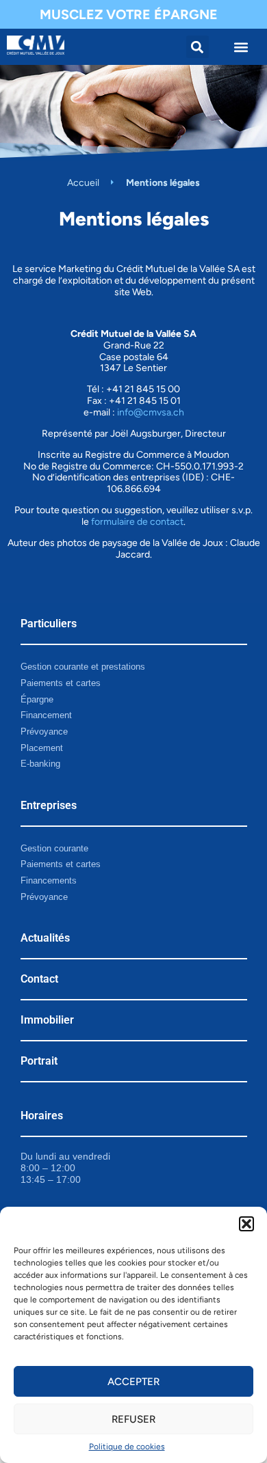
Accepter (133, 1382)
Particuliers (49, 623)
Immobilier (47, 1019)
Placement (42, 748)
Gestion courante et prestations (83, 666)
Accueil (83, 183)
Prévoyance (44, 731)
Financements (49, 880)
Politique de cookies (127, 1446)
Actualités (45, 937)
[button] (246, 1224)
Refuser (133, 1419)
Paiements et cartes (61, 683)
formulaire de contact (137, 522)
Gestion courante (54, 848)
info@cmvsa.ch (150, 412)
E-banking (40, 763)
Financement (46, 715)
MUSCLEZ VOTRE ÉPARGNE (129, 14)
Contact (39, 978)
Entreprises (49, 805)
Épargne (37, 699)
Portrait (39, 1060)
